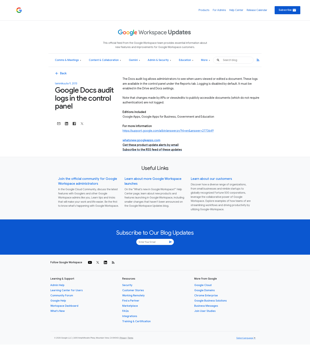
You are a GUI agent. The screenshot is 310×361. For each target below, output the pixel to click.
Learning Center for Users (66, 290)
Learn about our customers (211, 179)
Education (186, 60)
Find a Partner (130, 300)
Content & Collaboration (105, 60)
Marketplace (130, 306)
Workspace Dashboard (64, 306)
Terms (130, 338)
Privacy (123, 338)
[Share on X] (82, 123)
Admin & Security (159, 60)
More (205, 60)
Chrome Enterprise (206, 295)
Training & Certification (136, 321)
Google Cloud (203, 285)
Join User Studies (205, 311)
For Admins (219, 10)
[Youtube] (90, 262)
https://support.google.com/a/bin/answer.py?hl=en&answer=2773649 (168, 131)
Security (127, 285)
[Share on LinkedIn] (66, 123)
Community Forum (61, 295)
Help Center (236, 10)
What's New (57, 311)
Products (203, 10)
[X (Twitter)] (98, 262)
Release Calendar (257, 10)
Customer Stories (133, 290)
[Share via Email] (59, 123)
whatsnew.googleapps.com (141, 140)
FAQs (125, 311)
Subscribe (287, 10)
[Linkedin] (105, 262)
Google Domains (204, 290)
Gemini (134, 60)
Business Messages (206, 306)
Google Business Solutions (210, 300)
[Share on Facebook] (74, 123)
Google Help (58, 300)
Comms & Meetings (68, 60)
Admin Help (57, 285)
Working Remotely (133, 295)
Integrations (129, 316)
